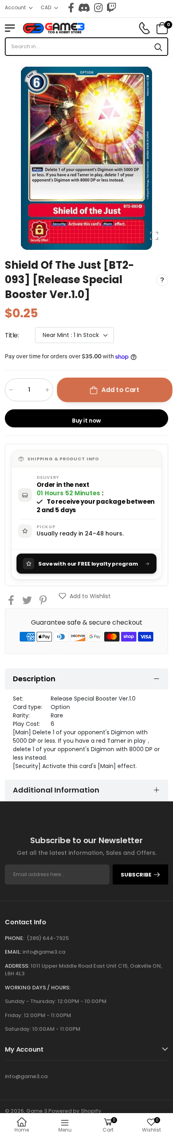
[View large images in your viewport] (154, 236)
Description (34, 679)
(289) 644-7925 (48, 938)
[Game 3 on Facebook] (71, 7)
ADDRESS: (17, 966)
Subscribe (136, 875)
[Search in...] (158, 46)
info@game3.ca (44, 952)
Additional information (56, 790)
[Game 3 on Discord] (84, 7)
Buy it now (86, 421)
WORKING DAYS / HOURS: (37, 987)
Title (12, 335)
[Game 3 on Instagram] (98, 7)
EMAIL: (13, 952)
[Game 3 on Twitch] (111, 7)
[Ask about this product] (162, 280)
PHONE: (14, 938)
